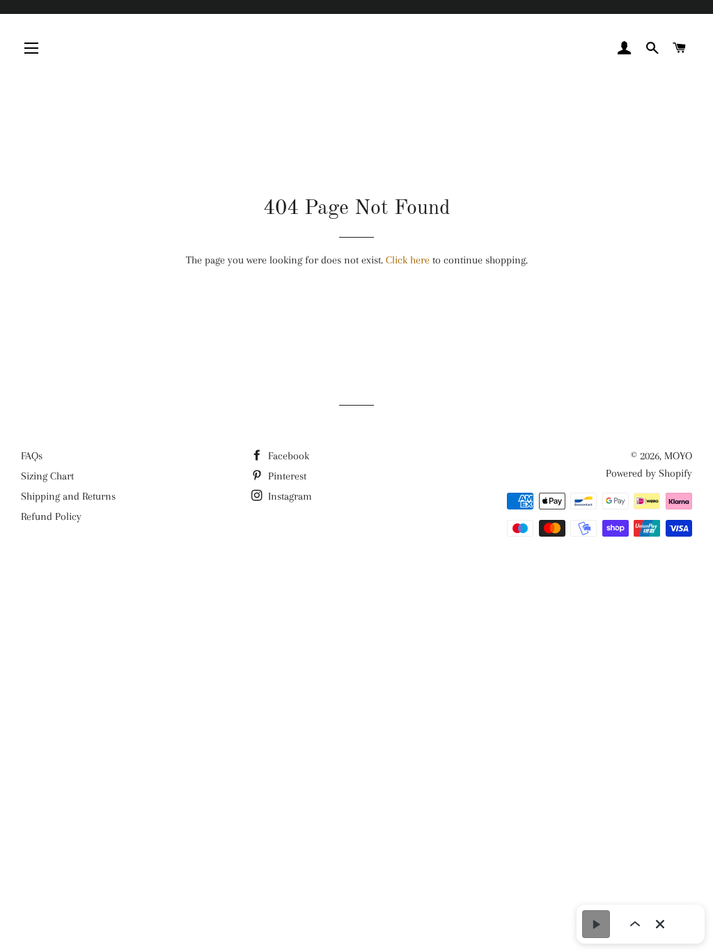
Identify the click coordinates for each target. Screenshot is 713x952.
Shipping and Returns (68, 496)
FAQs (31, 456)
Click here (408, 260)
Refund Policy (51, 516)
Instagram (288, 496)
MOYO (678, 456)
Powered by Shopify (649, 473)
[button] (596, 924)
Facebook (287, 456)
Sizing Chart (47, 476)
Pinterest (285, 476)
